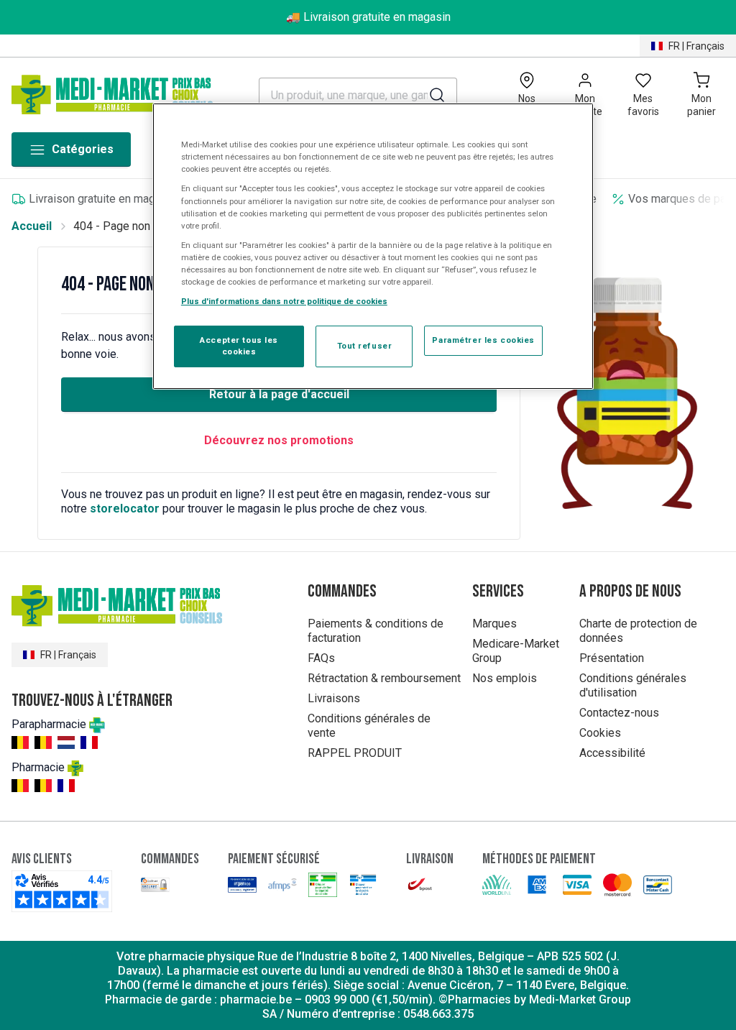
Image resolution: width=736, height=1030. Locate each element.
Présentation (611, 658)
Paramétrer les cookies (483, 340)
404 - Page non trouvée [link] (132, 226)
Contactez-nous (619, 712)
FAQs (321, 658)
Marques (494, 623)
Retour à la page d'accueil (279, 394)
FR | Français (696, 46)
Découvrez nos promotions (279, 440)
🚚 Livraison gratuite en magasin (368, 17)
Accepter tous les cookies (239, 346)
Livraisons (334, 698)
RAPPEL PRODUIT (355, 753)
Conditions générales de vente (369, 726)
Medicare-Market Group (515, 651)
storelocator (125, 508)
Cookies (600, 733)
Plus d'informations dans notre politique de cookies (284, 301)
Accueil (32, 226)
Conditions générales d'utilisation (632, 685)
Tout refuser (364, 346)
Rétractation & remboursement (384, 678)
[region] (373, 246)
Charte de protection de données (638, 631)
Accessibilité (612, 753)
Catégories (83, 149)
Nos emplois (504, 678)
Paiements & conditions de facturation (375, 631)
